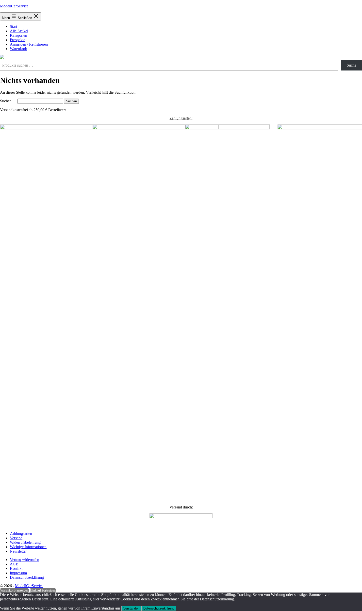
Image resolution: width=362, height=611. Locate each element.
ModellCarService (14, 6)
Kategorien (18, 35)
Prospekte (17, 40)
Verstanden (131, 608)
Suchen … (8, 101)
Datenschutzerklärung (158, 608)
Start (13, 26)
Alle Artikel (19, 31)
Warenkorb (18, 49)
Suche (351, 65)
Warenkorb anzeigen (14, 590)
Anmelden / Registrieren (29, 44)
